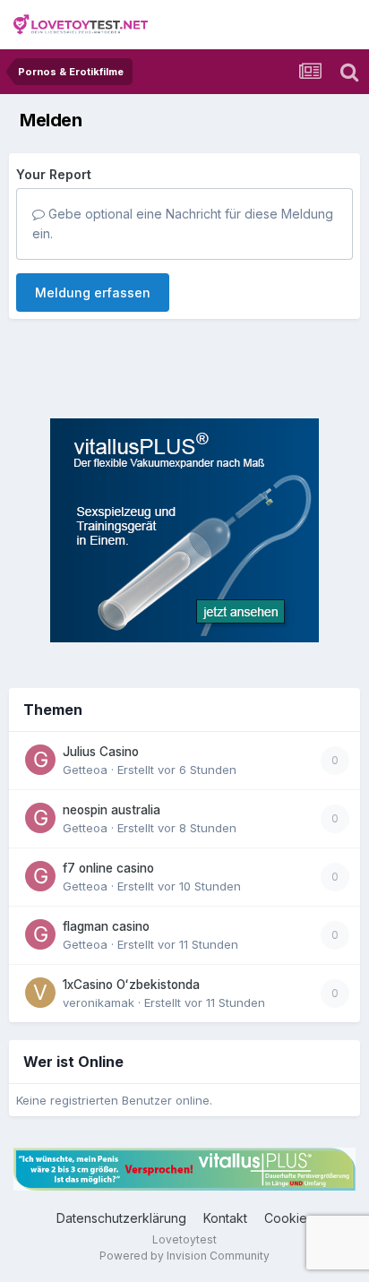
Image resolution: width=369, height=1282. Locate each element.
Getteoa (85, 769)
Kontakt (225, 1218)
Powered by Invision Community (184, 1255)
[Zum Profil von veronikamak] (40, 992)
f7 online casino (108, 868)
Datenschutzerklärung (121, 1218)
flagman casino (106, 926)
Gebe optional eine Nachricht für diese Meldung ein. (182, 223)
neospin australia (111, 810)
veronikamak (98, 1002)
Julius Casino (101, 751)
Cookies (288, 1218)
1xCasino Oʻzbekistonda (131, 984)
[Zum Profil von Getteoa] (40, 759)
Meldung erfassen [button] (92, 292)
